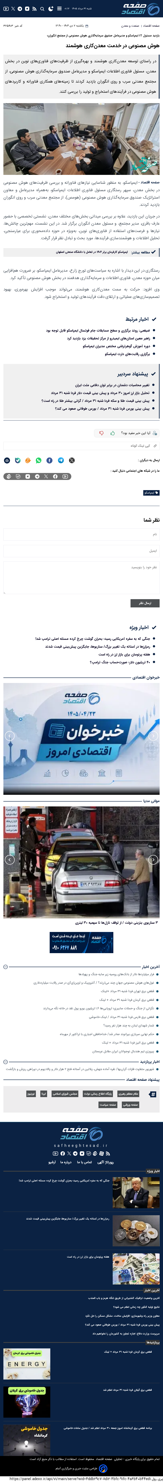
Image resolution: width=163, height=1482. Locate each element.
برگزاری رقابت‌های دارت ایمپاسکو (127, 354)
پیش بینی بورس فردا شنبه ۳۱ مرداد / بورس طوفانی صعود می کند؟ (102, 408)
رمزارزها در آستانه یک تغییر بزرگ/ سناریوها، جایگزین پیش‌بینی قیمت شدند (97, 646)
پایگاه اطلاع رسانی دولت (98, 1094)
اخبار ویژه (153, 1171)
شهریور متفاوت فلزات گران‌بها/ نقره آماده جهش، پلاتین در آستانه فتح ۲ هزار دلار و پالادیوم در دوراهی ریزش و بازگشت (80, 1069)
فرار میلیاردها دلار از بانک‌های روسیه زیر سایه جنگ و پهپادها (116, 974)
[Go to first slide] (10, 736)
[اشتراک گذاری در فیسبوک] (49, 460)
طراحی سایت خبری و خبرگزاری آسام (76, 1468)
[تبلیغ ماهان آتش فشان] (81, 952)
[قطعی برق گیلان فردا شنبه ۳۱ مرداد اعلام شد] (26, 1402)
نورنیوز (31, 1094)
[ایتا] (28, 460)
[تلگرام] (20, 9)
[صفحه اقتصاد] (140, 8)
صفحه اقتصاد (103, 1459)
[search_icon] (42, 8)
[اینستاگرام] (27, 8)
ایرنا (44, 1094)
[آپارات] (101, 1153)
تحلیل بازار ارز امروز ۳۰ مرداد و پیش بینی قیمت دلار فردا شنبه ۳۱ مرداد (100, 393)
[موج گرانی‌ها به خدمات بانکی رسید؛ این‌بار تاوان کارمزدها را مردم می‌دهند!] (81, 862)
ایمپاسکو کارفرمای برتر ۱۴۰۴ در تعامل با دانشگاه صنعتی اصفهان (92, 252)
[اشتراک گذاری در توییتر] (72, 460)
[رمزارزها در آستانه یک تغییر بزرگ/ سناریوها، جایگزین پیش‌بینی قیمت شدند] (136, 1230)
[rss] (34, 9)
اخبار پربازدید (150, 1062)
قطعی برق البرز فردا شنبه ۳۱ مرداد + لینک (128, 1042)
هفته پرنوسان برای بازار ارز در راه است (124, 654)
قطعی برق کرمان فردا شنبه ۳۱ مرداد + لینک (127, 1000)
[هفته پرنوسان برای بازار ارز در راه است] (136, 1268)
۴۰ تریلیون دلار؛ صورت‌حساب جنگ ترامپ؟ (120, 662)
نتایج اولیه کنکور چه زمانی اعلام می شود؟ (136, 1307)
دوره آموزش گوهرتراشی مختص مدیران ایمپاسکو (116, 346)
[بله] (18, 460)
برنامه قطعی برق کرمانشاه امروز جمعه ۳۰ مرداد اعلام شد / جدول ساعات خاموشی (108, 1428)
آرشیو (52, 1162)
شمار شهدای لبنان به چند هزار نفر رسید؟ (128, 1025)
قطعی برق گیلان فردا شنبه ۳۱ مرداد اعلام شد (127, 1390)
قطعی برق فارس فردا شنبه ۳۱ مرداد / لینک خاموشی (121, 1017)
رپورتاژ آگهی (106, 1162)
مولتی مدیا (151, 801)
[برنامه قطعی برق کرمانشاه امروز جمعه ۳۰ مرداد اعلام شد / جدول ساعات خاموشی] (26, 1440)
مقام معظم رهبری (128, 1094)
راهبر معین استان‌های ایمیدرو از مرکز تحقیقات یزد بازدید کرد (108, 338)
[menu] (59, 8)
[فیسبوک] (55, 476)
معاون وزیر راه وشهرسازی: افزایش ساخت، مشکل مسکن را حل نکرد (122, 1316)
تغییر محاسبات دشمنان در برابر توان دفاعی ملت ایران (112, 385)
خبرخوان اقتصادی (146, 677)
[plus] (113, 433)
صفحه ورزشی (130, 1105)
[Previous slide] (153, 736)
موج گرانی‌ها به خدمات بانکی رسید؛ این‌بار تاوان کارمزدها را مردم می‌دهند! (105, 922)
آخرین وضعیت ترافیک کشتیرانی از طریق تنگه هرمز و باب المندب (124, 1298)
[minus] (101, 433)
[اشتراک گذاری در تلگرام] (61, 460)
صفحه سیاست (108, 1105)
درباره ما (66, 1162)
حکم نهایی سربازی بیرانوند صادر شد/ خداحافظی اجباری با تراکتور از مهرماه (107, 1034)
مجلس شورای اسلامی (65, 1094)
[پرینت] (7, 460)
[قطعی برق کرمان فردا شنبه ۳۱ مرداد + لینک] (26, 1364)
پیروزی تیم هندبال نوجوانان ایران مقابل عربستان (123, 1051)
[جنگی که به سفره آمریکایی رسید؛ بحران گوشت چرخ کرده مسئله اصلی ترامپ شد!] (136, 1192)
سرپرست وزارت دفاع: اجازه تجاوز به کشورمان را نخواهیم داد (126, 1334)
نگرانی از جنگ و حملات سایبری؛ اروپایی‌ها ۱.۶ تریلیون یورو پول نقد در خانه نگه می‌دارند (98, 1008)
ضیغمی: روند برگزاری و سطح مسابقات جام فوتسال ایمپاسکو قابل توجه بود (98, 330)
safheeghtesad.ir (81, 1146)
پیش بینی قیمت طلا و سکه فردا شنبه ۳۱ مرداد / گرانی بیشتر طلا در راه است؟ (95, 401)
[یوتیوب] (6, 8)
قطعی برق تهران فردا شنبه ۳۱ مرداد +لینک (127, 991)
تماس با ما (85, 1162)
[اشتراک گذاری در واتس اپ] (38, 460)
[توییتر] (13, 9)
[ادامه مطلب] (5, 967)
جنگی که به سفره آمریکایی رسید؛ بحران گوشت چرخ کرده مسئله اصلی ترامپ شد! (92, 638)
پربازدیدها (153, 1342)
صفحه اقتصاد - (149, 182)
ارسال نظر (145, 603)
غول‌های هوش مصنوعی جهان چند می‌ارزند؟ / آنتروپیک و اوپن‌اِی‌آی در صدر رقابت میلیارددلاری (94, 983)
